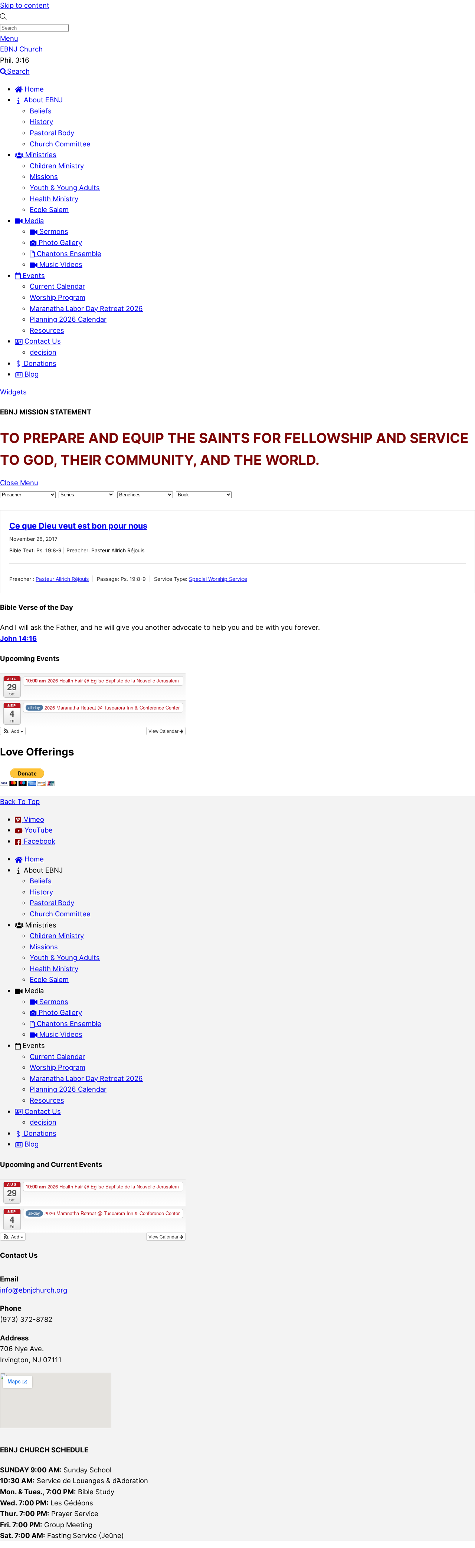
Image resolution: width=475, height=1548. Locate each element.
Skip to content (24, 5)
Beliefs (41, 111)
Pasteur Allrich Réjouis (62, 579)
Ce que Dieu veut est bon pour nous (78, 525)
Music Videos (59, 264)
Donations (39, 363)
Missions (44, 176)
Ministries (39, 154)
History (41, 122)
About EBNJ (42, 100)
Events (33, 275)
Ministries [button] (39, 925)
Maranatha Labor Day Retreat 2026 (86, 308)
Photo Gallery (59, 242)
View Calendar (164, 731)
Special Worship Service (218, 579)
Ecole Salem (49, 209)
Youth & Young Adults (65, 187)
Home (33, 89)
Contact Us (42, 341)
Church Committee (60, 144)
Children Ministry (57, 166)
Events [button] (33, 1045)
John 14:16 (18, 638)
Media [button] (33, 990)
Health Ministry (54, 199)
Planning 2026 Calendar (68, 319)
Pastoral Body (52, 133)
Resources (47, 330)
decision (43, 352)
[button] (12, 731)
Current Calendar (57, 286)
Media (33, 220)
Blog (31, 374)
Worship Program (57, 297)
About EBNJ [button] (42, 870)
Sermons (52, 231)
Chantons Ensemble (68, 253)
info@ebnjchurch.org (33, 1290)
